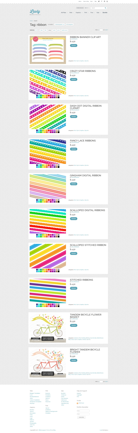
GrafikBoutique (74, 318)
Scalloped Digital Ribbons (87, 210)
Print (75, 60)
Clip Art (78, 60)
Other (31, 398)
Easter (62, 396)
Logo (31, 418)
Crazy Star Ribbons (83, 71)
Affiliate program (42, 430)
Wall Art (48, 398)
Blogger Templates (35, 393)
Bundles (63, 393)
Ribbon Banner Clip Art (85, 37)
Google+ (107, 1)
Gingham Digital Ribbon (85, 175)
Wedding (83, 338)
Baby (69, 339)
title (45, 30)
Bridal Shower (100, 338)
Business (48, 393)
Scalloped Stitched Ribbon (88, 245)
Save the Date (93, 338)
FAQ (78, 396)
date (41, 30)
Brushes (32, 409)
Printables (48, 395)
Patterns (32, 419)
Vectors (84, 339)
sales (54, 30)
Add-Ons (32, 424)
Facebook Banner (34, 396)
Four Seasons (64, 398)
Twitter (99, 1)
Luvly (101, 430)
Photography (33, 423)
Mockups (32, 403)
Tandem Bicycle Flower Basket (85, 315)
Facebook (101, 1)
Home (31, 20)
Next (106, 29)
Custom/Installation (35, 400)
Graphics (82, 60)
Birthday (88, 338)
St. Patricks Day (65, 401)
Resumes (48, 401)
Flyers (47, 400)
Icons (31, 395)
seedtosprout (74, 39)
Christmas (63, 395)
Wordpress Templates (35, 401)
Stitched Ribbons (81, 279)
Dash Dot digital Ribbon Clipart (86, 107)
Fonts (31, 414)
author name (64, 30)
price (58, 30)
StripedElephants (75, 72)
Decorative (32, 413)
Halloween (64, 400)
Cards (72, 339)
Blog (55, 430)
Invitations (76, 338)
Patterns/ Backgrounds (51, 411)
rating (49, 30)
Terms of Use (50, 430)
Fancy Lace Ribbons (83, 140)
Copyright (79, 395)
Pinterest (104, 1)
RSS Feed (81, 403)
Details (73, 45)
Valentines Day (65, 403)
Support (79, 393)
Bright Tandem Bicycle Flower (85, 350)
